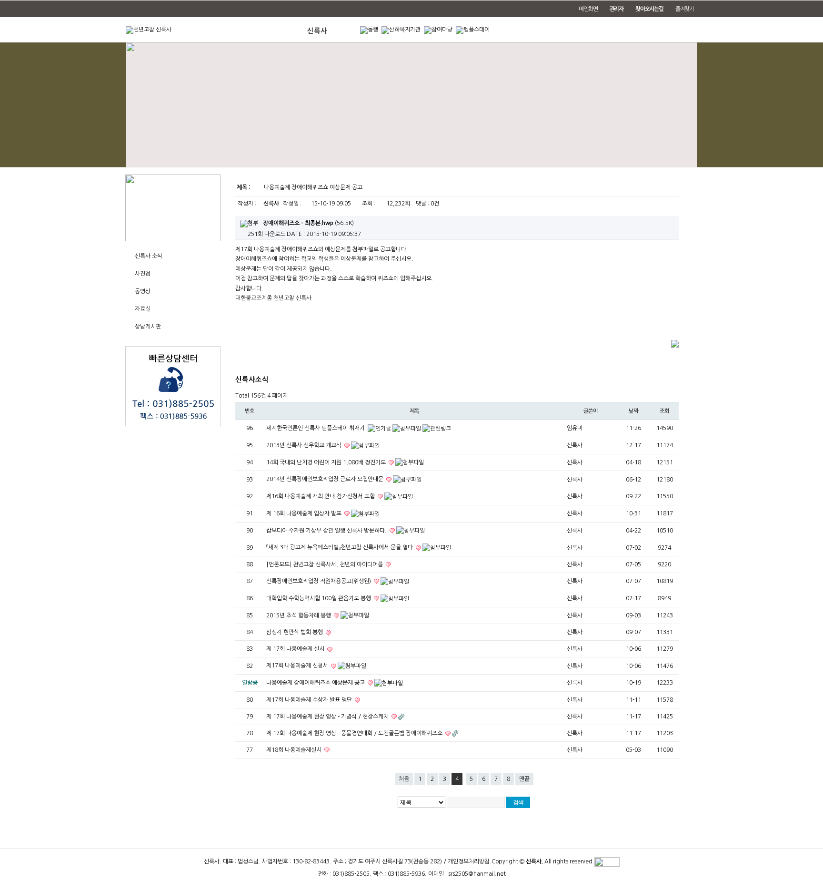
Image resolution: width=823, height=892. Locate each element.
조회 (664, 411)
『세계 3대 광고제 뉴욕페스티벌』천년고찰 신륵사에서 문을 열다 (340, 547)
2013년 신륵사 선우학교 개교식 (304, 445)
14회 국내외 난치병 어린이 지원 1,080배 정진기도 (326, 462)
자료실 (143, 309)
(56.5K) (308, 223)
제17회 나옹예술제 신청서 (298, 665)
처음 (404, 779)
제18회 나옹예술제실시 (294, 750)
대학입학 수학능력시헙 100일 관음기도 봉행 (319, 598)
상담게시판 (148, 326)
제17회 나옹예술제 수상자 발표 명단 (309, 700)
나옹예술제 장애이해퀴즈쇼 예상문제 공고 (316, 683)
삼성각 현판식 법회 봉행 (295, 632)
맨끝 (524, 779)
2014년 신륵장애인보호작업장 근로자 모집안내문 (325, 479)
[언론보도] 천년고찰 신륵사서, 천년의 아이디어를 (325, 564)
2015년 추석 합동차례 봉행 (299, 615)
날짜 (633, 411)
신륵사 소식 (148, 256)
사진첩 (143, 274)
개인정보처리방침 (469, 862)
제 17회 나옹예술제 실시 (296, 649)
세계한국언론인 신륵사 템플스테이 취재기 (316, 428)
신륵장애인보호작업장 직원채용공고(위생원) (319, 581)
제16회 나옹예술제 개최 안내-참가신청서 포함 (321, 496)
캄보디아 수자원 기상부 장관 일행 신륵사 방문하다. (327, 530)
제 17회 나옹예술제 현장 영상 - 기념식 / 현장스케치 (328, 716)
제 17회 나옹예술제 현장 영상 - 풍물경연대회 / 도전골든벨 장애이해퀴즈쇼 (355, 733)
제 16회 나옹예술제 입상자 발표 (304, 513)
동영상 (143, 291)
